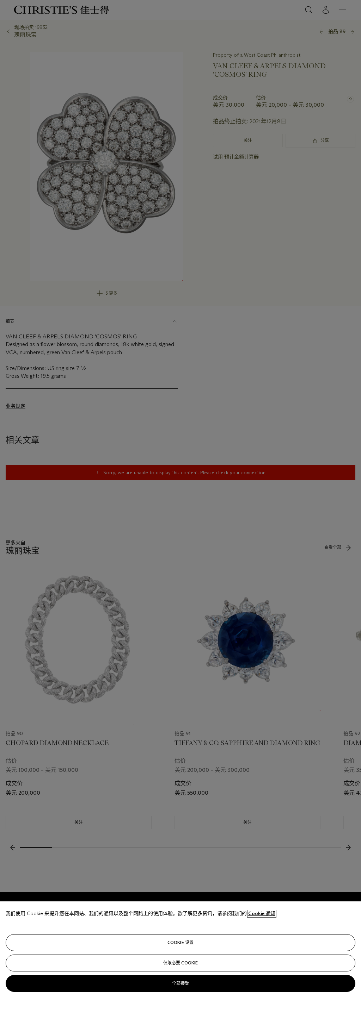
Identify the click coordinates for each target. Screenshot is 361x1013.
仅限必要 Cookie (180, 962)
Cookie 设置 (180, 942)
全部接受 (180, 983)
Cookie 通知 (261, 913)
